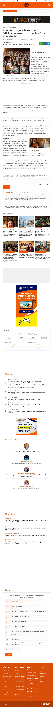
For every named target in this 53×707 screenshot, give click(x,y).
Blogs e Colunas (6, 678)
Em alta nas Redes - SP (20, 692)
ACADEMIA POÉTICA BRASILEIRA (32, 673)
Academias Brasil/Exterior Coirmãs (32, 678)
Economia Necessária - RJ (20, 689)
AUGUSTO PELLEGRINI (32, 683)
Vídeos (41, 681)
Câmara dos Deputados (8, 684)
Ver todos (17, 694)
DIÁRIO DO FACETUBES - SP (20, 686)
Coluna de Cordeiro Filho (32, 688)
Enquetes (42, 671)
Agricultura (5, 673)
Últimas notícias (43, 678)
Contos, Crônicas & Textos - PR (20, 678)
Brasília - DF (18, 671)
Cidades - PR (18, 673)
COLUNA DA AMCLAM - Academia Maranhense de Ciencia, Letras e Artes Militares (32, 686)
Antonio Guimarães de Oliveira (32, 680)
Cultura (4, 689)
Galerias (42, 676)
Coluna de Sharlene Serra (32, 694)
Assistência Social (7, 676)
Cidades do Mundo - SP (20, 676)
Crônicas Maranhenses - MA (20, 681)
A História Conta (7, 671)
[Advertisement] (26, 95)
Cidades (5, 686)
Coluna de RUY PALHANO (32, 691)
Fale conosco (43, 673)
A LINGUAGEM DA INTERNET (32, 675)
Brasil (4, 681)
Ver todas (5, 694)
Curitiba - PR (18, 684)
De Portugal (5, 692)
